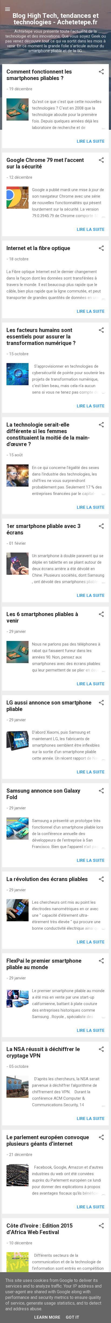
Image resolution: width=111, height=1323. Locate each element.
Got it (72, 1317)
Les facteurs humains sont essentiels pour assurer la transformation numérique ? (41, 336)
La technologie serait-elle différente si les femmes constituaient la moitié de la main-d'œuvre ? (48, 434)
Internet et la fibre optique (38, 248)
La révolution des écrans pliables (47, 879)
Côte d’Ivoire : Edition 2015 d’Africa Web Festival (39, 1228)
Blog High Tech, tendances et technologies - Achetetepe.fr (55, 19)
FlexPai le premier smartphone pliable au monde (43, 964)
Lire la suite (91, 141)
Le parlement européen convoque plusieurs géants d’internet (47, 1140)
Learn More (47, 1317)
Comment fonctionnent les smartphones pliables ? (39, 74)
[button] (101, 72)
